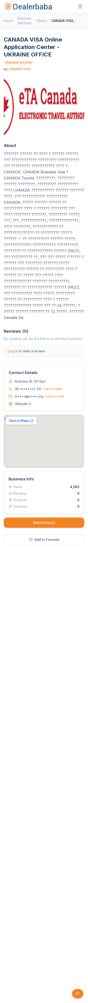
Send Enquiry (44, 522)
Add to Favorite (46, 540)
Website (21, 404)
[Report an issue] (77, 993)
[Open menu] (80, 6)
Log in (13, 351)
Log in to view (52, 389)
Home (8, 21)
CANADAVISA (20, 69)
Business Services (24, 20)
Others (41, 21)
